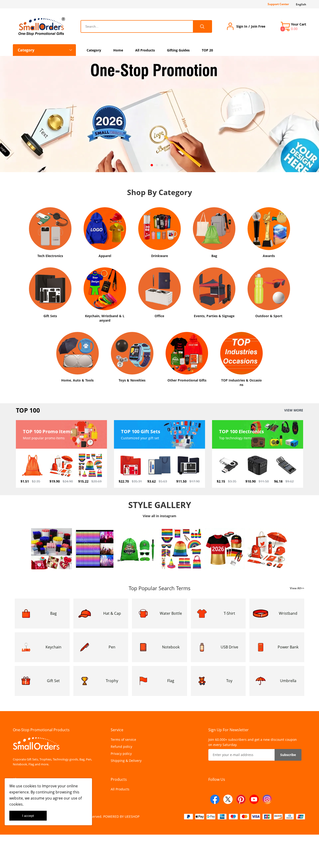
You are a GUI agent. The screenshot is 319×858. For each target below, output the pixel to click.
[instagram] (267, 799)
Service (117, 729)
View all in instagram (159, 516)
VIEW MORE (293, 410)
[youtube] (254, 799)
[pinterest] (241, 799)
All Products (120, 789)
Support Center (278, 4)
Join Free (258, 26)
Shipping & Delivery (126, 760)
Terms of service (123, 739)
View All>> (297, 588)
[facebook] (215, 799)
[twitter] (228, 799)
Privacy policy (121, 753)
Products (119, 779)
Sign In (241, 26)
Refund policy (121, 746)
